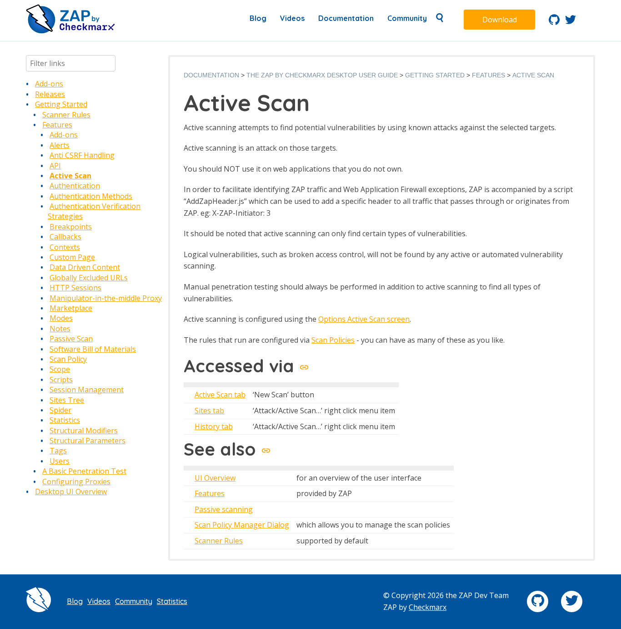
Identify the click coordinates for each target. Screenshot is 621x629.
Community (407, 18)
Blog (258, 18)
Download (499, 20)
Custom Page (72, 257)
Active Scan (70, 176)
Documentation (346, 18)
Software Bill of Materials (93, 349)
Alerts (60, 145)
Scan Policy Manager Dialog (242, 525)
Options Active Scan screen (364, 319)
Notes (60, 329)
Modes (61, 318)
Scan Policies (333, 340)
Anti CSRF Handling (82, 155)
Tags (58, 451)
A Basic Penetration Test (84, 471)
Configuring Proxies (76, 482)
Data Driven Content (85, 267)
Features (57, 125)
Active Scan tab (220, 395)
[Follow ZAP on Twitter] (570, 22)
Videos (292, 18)
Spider (60, 410)
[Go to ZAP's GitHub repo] (554, 22)
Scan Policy (68, 359)
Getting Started (61, 104)
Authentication (75, 186)
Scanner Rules (66, 115)
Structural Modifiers (84, 431)
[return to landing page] (70, 31)
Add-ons (49, 84)
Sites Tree (67, 400)
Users (60, 461)
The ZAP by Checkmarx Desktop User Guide (322, 75)
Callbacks (65, 237)
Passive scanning (224, 509)
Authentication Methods (91, 196)
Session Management (87, 390)
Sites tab (209, 411)
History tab (214, 426)
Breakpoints (71, 227)
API (55, 166)
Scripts (61, 380)
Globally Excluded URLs (89, 278)
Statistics (65, 420)
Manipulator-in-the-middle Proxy (106, 298)
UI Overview (215, 478)
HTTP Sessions (75, 288)
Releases (50, 94)
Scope (60, 369)
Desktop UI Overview (71, 492)
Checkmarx (427, 607)
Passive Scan (71, 339)
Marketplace (71, 308)
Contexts (65, 247)
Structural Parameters (87, 441)
